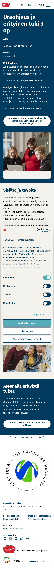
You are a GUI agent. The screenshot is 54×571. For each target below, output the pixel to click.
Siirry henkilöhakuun (12, 519)
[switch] (47, 286)
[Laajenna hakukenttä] (35, 5)
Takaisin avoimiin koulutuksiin (27, 437)
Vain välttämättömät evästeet (27, 339)
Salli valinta (27, 331)
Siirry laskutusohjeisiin (38, 519)
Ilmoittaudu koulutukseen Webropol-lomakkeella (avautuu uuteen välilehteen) (27, 121)
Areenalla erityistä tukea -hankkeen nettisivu (27, 424)
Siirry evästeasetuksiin (13, 529)
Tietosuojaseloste (36, 561)
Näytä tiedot (39, 314)
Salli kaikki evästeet (27, 323)
